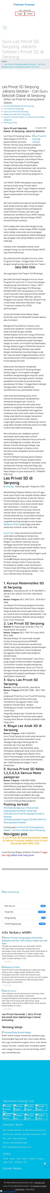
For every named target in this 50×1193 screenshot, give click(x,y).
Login (19, 13)
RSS (25, 1162)
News (24, 1158)
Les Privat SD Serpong (13, 108)
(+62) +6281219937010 (17, 1138)
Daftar (30, 13)
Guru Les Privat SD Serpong (16, 111)
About (12, 1158)
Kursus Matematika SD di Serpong (19, 106)
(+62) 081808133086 (18, 1143)
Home (4, 61)
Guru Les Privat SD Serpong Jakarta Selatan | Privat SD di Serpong (22, 48)
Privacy (40, 1158)
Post (19, 1158)
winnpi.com (40, 1182)
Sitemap (18, 1162)
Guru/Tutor (9, 533)
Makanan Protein (12, 524)
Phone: (6, 1143)
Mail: (5, 1147)
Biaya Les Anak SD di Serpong (17, 114)
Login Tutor (8, 1162)
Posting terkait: (10, 122)
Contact (32, 1158)
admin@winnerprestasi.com (19, 1147)
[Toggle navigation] (5, 28)
